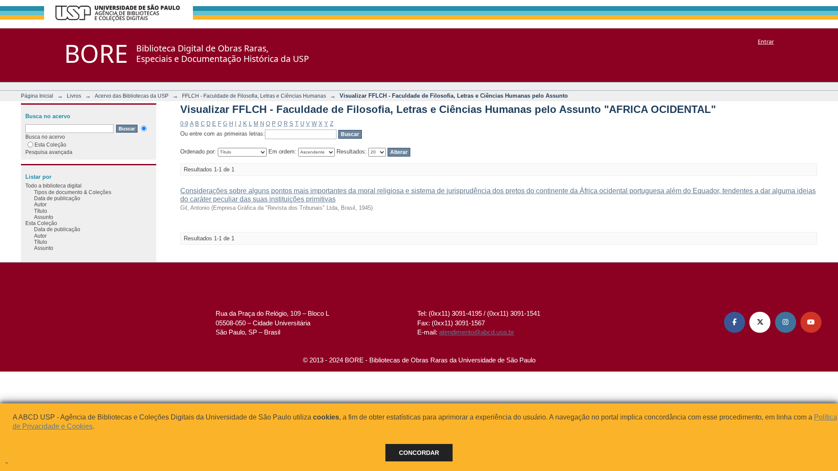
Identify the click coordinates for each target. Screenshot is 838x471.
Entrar (766, 41)
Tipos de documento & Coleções (72, 192)
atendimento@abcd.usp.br (476, 332)
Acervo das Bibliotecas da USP (131, 96)
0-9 (184, 123)
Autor (40, 204)
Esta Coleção (50, 144)
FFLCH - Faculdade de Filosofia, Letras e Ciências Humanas (254, 96)
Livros (74, 96)
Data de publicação (57, 198)
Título (40, 211)
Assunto (43, 217)
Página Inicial (37, 96)
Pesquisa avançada (48, 152)
